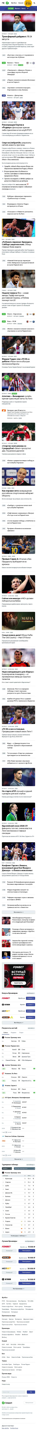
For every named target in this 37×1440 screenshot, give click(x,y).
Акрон (7, 1232)
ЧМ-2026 (30, 1301)
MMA (3, 1357)
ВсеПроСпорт (14, 1428)
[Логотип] (7, 3)
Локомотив (8, 1225)
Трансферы (5, 1309)
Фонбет (17, 1334)
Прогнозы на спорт (9, 1316)
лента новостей (21, 184)
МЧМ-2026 (21, 1344)
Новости (14, 1377)
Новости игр (6, 1384)
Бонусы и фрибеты (8, 1334)
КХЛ (3, 1344)
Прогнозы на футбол (17, 1309)
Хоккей (4, 1341)
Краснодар (8, 1178)
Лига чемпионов (13, 159)
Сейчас (5, 1032)
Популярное (29, 1309)
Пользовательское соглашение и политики (13, 1418)
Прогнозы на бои (7, 1325)
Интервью (14, 1312)
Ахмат (7, 1210)
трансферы (21, 157)
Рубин (7, 1203)
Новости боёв (15, 1357)
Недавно (13, 1032)
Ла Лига (8, 1304)
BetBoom (25, 1334)
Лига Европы (22, 1301)
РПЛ (15, 157)
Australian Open (7, 1364)
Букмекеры (6, 1328)
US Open (19, 1370)
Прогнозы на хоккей (23, 1322)
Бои (3, 1354)
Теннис (4, 1361)
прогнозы (28, 150)
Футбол (4, 1297)
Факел (7, 1228)
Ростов (7, 1214)
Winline (19, 1332)
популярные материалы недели (12, 187)
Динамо (7, 1200)
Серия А (15, 1304)
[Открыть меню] (3, 3)
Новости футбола (7, 1306)
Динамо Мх (8, 1193)
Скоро (21, 1032)
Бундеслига (23, 1304)
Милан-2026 (6, 1377)
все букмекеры (29, 1241)
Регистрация (26, 1250)
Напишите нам (29, 1402)
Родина (7, 1221)
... (31, 965)
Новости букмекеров (8, 1332)
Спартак (8, 1182)
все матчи (31, 1028)
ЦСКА (7, 1186)
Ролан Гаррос (25, 1364)
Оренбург (8, 1207)
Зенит (7, 1189)
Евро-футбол (5, 1428)
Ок (31, 1392)
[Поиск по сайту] (34, 3)
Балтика (7, 1196)
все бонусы (30, 993)
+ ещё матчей (6, 1132)
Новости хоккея (7, 1347)
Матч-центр (19, 1306)
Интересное (6, 1312)
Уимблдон (16, 1364)
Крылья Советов (10, 1218)
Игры (4, 1381)
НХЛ (7, 1344)
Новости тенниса (7, 1367)
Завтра (11, 1319)
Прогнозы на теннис (20, 1325)
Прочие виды (6, 1373)
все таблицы (30, 1165)
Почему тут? (9, 1250)
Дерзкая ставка (28, 1319)
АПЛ (3, 1304)
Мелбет (25, 1332)
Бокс (8, 1357)
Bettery (4, 1337)
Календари (27, 1306)
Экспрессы (18, 1319)
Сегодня (4, 1319)
